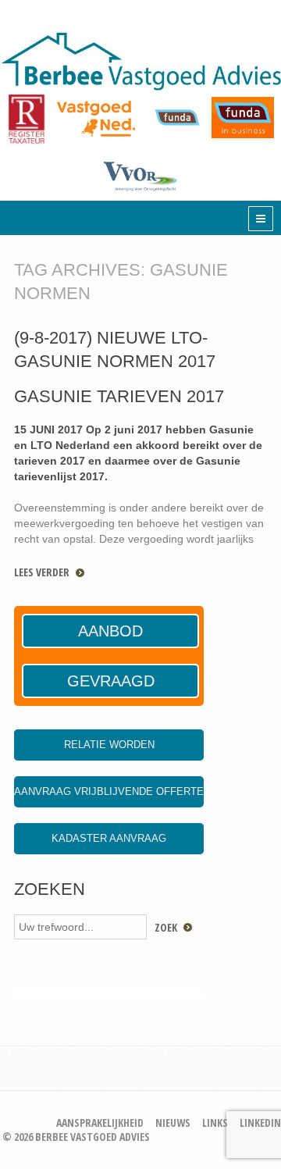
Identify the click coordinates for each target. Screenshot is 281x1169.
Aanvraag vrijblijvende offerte (109, 791)
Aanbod (110, 631)
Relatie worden (109, 744)
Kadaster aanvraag (109, 838)
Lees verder (41, 572)
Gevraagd (111, 681)
